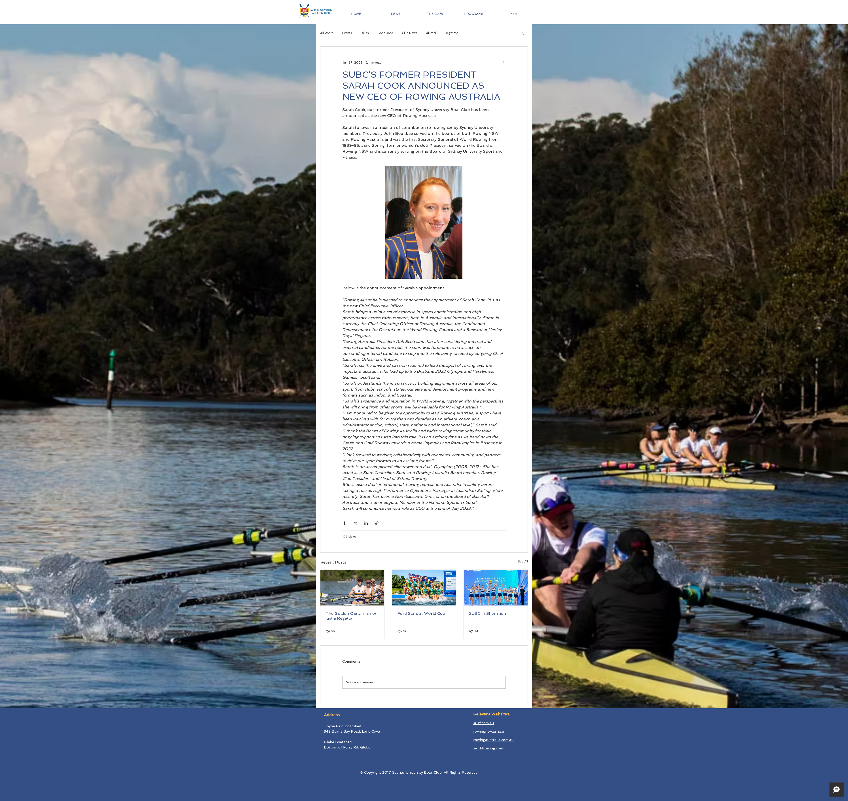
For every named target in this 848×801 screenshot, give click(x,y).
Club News (409, 33)
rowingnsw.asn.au (488, 731)
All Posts (326, 33)
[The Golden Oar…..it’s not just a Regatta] (352, 587)
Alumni (431, 33)
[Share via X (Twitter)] (355, 523)
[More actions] (503, 62)
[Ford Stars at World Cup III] (424, 587)
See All (523, 561)
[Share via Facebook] (344, 523)
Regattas (451, 33)
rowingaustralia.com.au (493, 740)
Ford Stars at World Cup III (424, 613)
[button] (473, 14)
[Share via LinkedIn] (366, 523)
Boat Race (385, 33)
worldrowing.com (488, 748)
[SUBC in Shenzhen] (496, 587)
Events (347, 33)
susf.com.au (483, 723)
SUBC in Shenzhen (487, 613)
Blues (365, 33)
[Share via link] (377, 523)
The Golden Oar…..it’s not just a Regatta (351, 615)
